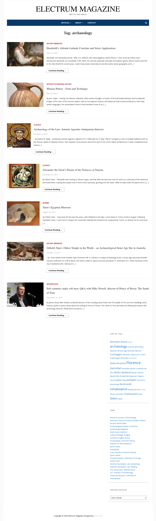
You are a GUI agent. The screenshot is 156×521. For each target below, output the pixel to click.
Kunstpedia (114, 449)
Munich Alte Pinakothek (119, 376)
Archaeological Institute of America (124, 426)
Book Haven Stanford (118, 432)
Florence (133, 362)
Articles (65, 23)
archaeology (118, 346)
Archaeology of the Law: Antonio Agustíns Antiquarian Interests (69, 129)
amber (130, 342)
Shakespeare (131, 393)
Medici (117, 372)
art (136, 346)
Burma (138, 350)
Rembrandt (126, 384)
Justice (132, 368)
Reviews (46, 203)
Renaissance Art (134, 389)
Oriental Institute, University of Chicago (125, 458)
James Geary (115, 446)
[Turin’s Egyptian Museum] (23, 213)
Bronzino (131, 350)
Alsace (124, 341)
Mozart (134, 372)
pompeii (131, 380)
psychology (114, 384)
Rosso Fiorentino (117, 394)
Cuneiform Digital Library (120, 438)
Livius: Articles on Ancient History (123, 452)
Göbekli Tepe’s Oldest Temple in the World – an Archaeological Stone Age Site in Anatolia (96, 248)
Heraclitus (126, 368)
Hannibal (115, 368)
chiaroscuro (135, 354)
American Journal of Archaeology (123, 417)
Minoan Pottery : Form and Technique (67, 88)
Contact (92, 23)
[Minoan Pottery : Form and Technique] (25, 94)
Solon (113, 398)
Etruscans (125, 358)
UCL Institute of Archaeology (121, 472)
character (126, 354)
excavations (132, 358)
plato (119, 379)
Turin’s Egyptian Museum (57, 207)
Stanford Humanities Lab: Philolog (123, 467)
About (78, 23)
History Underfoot (54, 44)
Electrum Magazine (78, 8)
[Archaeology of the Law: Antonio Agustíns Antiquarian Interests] (19, 135)
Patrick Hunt (115, 461)
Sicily (140, 394)
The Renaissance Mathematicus (122, 470)
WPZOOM (98, 516)
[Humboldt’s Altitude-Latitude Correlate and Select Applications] (25, 54)
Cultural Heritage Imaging (120, 435)
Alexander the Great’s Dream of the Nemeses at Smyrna (73, 170)
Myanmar (133, 376)
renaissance (118, 389)
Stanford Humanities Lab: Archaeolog (125, 464)
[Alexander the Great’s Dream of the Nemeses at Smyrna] (23, 176)
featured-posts (118, 363)
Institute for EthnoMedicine (121, 443)
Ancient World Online (118, 423)
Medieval (126, 372)
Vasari (120, 398)
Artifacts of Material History (59, 84)
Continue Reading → (57, 70)
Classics (37, 125)
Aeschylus (115, 341)
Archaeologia (52, 284)
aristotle (130, 347)
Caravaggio (116, 354)
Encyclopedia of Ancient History (122, 441)
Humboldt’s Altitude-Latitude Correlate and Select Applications (81, 48)
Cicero (143, 354)
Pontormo (141, 380)
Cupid (112, 358)
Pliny (124, 380)
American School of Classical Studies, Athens (127, 420)
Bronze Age (122, 350)
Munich (140, 372)
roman (143, 390)
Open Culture (115, 455)
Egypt (117, 358)
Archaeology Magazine (119, 429)
